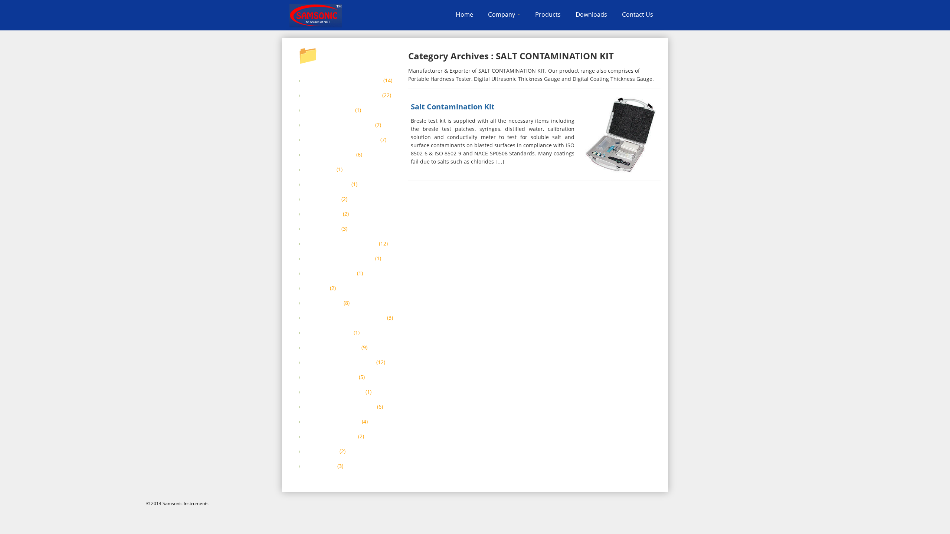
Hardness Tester (322, 199)
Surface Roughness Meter (332, 421)
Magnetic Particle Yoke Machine (339, 258)
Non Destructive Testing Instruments (345, 317)
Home (464, 14)
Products (548, 14)
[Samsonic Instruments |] (315, 15)
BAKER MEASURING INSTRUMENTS (342, 95)
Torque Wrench (321, 451)
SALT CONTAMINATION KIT (334, 392)
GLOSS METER (319, 169)
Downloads (591, 14)
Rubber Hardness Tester (330, 377)
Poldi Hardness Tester (328, 332)
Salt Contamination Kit (453, 107)
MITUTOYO (316, 288)
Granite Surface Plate (327, 184)
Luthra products (322, 228)
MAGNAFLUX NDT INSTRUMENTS (340, 243)
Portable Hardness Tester (332, 347)
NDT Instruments (323, 303)
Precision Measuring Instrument (339, 362)
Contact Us (637, 14)
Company (502, 14)
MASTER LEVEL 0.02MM (330, 273)
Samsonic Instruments (186, 503)
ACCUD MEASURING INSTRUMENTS (343, 80)
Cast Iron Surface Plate (329, 110)
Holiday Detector (322, 214)
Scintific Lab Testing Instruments (340, 406)
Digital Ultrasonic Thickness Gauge (341, 139)
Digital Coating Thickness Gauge (339, 125)
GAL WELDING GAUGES (329, 154)
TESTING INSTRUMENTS (330, 436)
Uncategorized (320, 466)
